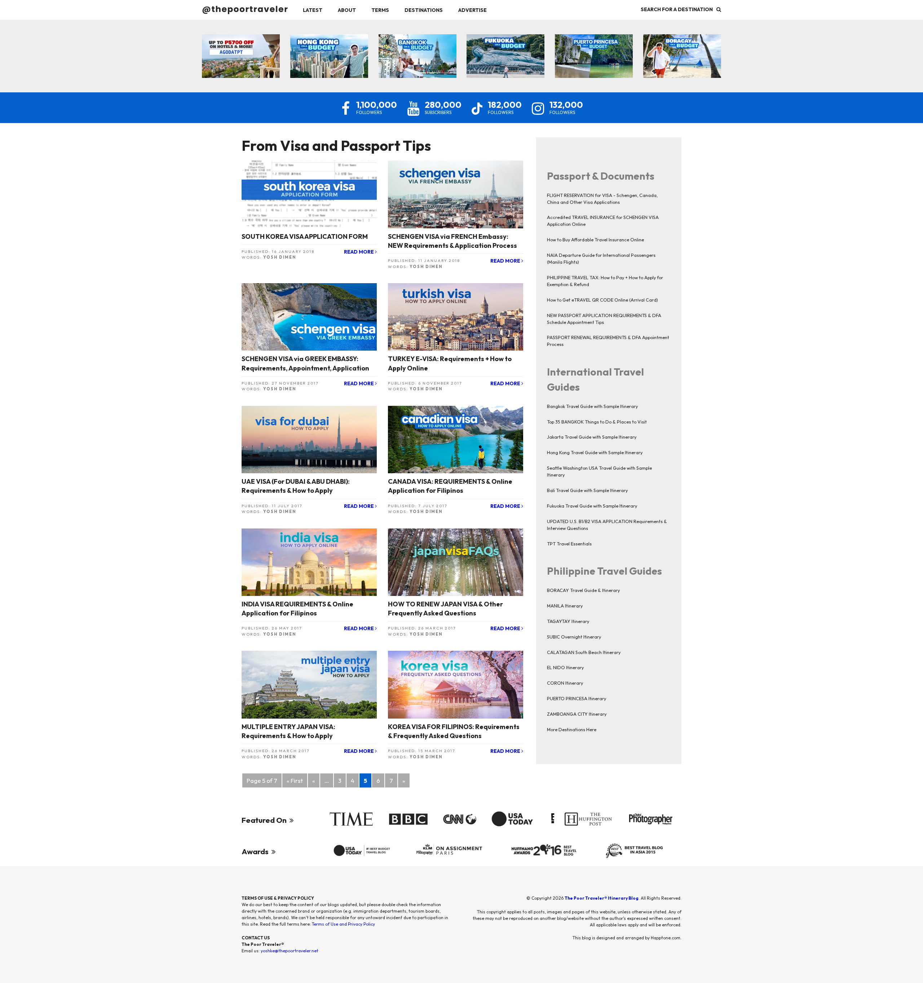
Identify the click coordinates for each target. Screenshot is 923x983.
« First (295, 780)
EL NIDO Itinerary (565, 667)
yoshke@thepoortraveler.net (289, 950)
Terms (380, 10)
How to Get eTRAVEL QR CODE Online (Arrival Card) (602, 300)
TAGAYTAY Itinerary (568, 621)
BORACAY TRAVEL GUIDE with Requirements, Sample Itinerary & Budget (682, 51)
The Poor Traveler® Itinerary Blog (602, 898)
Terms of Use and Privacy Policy (343, 924)
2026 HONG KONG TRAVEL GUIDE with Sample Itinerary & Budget (329, 51)
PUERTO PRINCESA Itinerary (576, 698)
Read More (359, 252)
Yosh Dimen (279, 257)
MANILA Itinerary (565, 606)
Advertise (472, 10)
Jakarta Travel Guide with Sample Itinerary (591, 437)
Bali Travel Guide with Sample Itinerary (587, 490)
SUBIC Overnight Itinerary (574, 637)
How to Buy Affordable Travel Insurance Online (595, 239)
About (347, 10)
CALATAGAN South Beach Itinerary (584, 652)
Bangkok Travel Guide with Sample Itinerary (592, 406)
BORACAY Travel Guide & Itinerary (583, 590)
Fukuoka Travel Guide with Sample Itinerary (592, 506)
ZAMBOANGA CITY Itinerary (576, 714)
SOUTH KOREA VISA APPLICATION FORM (305, 236)
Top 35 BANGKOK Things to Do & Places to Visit (597, 422)
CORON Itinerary (565, 683)
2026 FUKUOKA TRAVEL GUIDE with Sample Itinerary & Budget (505, 51)
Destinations (424, 10)
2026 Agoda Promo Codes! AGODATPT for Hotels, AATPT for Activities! (241, 51)
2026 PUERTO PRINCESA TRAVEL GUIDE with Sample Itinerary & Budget (594, 51)
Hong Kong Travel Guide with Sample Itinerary (594, 452)
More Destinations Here (571, 729)
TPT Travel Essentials (569, 544)
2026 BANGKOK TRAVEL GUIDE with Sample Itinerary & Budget (417, 51)
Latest (312, 10)
